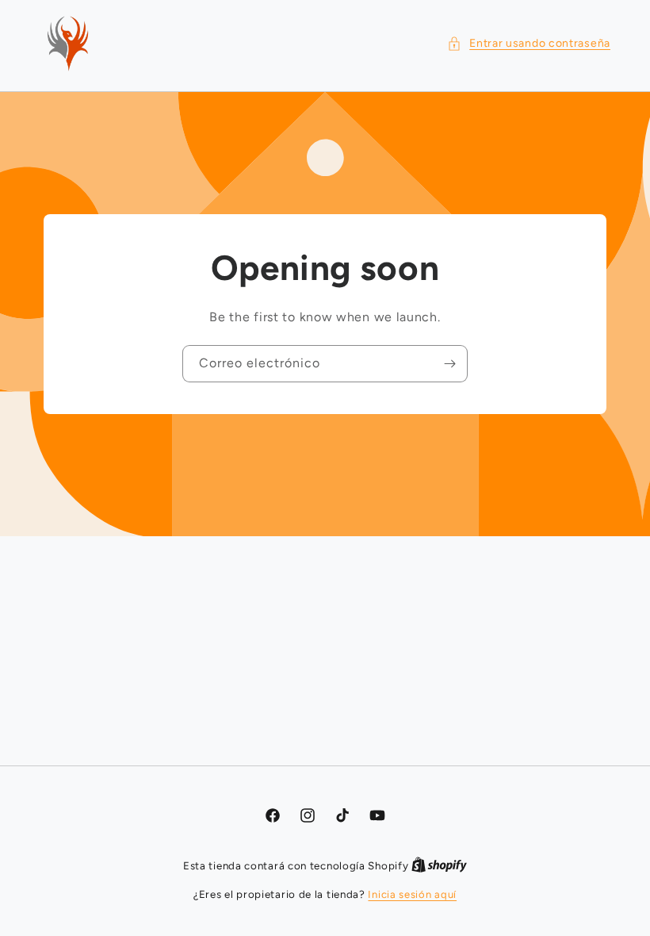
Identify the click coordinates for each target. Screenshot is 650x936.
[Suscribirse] (449, 363)
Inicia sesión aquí (412, 894)
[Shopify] (439, 866)
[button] (528, 43)
